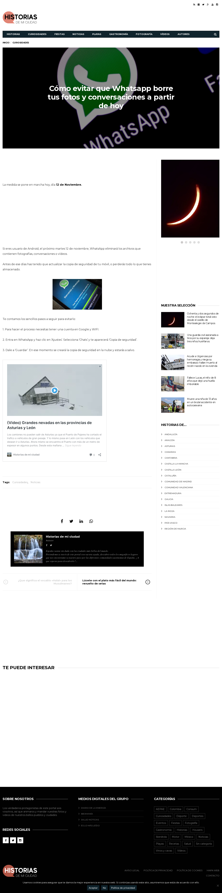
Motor (175, 836)
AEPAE (160, 809)
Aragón (169, 440)
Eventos (161, 823)
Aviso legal (132, 870)
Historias (13, 34)
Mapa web (213, 870)
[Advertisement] (156, 17)
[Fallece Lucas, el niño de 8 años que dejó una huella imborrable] (172, 384)
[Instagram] (217, 4)
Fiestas (59, 34)
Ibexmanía (87, 813)
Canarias (170, 452)
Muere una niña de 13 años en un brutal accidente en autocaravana (202, 402)
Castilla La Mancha (176, 463)
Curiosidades (37, 34)
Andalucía (171, 434)
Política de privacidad (123, 887)
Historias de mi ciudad (63, 536)
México (189, 836)
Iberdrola (161, 836)
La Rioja (169, 511)
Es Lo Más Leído (90, 825)
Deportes (197, 816)
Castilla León (173, 469)
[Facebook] (199, 4)
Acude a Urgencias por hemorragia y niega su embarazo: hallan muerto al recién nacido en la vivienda (202, 361)
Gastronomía (118, 34)
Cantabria (171, 458)
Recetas (174, 843)
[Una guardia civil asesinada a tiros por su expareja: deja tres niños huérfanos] (172, 341)
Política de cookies (190, 870)
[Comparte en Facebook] (62, 521)
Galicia (169, 499)
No (104, 887)
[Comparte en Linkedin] (81, 521)
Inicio (6, 42)
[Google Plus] (208, 4)
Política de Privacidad (158, 870)
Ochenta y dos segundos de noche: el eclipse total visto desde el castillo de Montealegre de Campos (203, 318)
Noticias (78, 34)
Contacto (212, 875)
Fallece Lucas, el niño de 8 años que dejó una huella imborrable (201, 381)
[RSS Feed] (194, 4)
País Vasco (171, 523)
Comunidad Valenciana (179, 487)
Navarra (170, 517)
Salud (187, 843)
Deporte (181, 816)
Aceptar (93, 887)
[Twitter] (203, 4)
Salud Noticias (90, 819)
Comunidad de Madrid (178, 481)
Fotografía (144, 34)
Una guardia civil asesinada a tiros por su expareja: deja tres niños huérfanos (202, 338)
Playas (96, 34)
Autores (184, 34)
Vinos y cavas (164, 850)
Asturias (170, 446)
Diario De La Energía (93, 808)
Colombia (175, 809)
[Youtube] (213, 4)
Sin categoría (204, 843)
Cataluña (170, 475)
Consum (191, 809)
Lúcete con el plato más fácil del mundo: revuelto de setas (109, 582)
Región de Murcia (175, 528)
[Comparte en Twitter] (71, 521)
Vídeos (165, 34)
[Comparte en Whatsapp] (91, 521)
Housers (197, 829)
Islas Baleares (173, 505)
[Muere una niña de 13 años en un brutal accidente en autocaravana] (172, 405)
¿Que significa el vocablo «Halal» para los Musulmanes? (45, 582)
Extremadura (173, 493)
